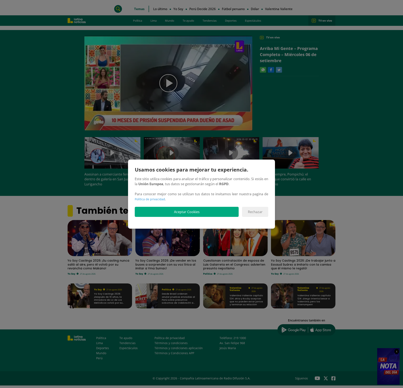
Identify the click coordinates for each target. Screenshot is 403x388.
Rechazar (255, 212)
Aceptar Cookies (187, 212)
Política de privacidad (150, 199)
